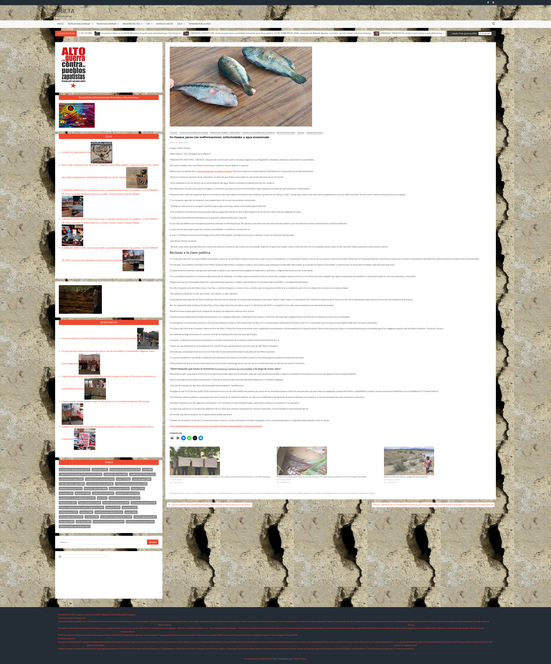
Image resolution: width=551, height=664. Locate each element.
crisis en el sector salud (100, 484)
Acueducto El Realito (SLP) (70, 642)
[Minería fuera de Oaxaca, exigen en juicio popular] (436, 461)
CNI (148, 23)
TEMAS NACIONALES (106, 23)
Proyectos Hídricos (66, 638)
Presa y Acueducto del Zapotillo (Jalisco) (407, 642)
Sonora (216, 648)
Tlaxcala (241, 648)
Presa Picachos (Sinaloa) (378, 642)
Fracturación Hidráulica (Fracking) (142, 628)
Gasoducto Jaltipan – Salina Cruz (172, 628)
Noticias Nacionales (76, 635)
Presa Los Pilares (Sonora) (355, 642)
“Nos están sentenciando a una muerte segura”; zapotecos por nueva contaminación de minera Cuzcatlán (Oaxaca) (220, 476)
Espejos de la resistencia (104, 628)
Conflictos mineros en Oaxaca (193, 133)
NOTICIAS (62, 635)
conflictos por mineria (204, 493)
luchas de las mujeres (143, 503)
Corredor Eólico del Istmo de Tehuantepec (139, 635)
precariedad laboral (71, 517)
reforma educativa (145, 517)
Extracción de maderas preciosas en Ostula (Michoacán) (112, 648)
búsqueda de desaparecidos (125, 469)
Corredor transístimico (403, 648)
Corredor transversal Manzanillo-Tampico (316, 621)
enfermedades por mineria (309, 493)
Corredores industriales (68, 628)
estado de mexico (103, 493)
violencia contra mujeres (140, 521)
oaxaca (131, 512)
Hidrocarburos (165, 625)
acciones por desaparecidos (74, 469)
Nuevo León (91, 635)
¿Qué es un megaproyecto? (405, 645)
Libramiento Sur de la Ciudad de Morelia (353, 621)
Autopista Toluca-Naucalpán (186, 621)
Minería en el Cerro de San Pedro (422, 628)
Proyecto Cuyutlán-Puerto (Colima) (434, 621)
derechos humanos (71, 488)
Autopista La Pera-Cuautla (161, 621)
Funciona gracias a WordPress (257, 658)
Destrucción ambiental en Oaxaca (258, 133)
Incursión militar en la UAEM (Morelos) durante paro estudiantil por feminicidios (99, 338)
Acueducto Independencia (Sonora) (97, 642)
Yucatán (292, 648)
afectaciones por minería (181, 493)
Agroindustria (64, 614)
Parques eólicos (128, 631)
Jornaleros (352, 628)
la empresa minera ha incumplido (234, 368)
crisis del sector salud (72, 484)
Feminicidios (121, 628)
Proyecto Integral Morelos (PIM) (283, 635)
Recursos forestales (95, 645)
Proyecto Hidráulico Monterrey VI (441, 642)
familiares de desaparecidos (124, 498)
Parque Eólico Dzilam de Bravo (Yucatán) (177, 635)
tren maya (84, 521)
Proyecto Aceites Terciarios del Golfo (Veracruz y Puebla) (267, 628)
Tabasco (223, 648)
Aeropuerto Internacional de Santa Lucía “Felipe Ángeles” (124, 621)
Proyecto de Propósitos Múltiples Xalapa (250, 635)
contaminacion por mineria (251, 493)
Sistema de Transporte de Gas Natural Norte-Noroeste (317, 628)
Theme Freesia (300, 658)
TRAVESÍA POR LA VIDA (200, 23)
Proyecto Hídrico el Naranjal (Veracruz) (474, 642)
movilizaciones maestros (108, 512)
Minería (411, 625)
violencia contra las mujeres (109, 521)
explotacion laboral (128, 493)
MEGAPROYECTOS (131, 23)
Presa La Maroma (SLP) (333, 642)
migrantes (130, 507)
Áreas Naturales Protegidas (123, 614)
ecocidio (66, 493)
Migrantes (390, 628)
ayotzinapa (100, 469)
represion (66, 521)
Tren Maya (250, 648)
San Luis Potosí (143, 648)
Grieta (64, 11)
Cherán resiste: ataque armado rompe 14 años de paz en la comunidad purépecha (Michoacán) (106, 401)
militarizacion (68, 512)
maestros (113, 507)
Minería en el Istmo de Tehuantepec (453, 628)
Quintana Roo (80, 648)
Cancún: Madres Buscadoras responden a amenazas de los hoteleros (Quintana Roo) (211, 505)
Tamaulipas (232, 648)
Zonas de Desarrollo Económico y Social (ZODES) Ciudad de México (336, 648)
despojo (138, 488)
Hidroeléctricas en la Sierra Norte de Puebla (303, 642)
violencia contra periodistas (75, 526)
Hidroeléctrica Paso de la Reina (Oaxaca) (229, 642)
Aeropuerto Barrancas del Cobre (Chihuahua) (78, 621)
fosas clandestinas (89, 503)
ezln (102, 498)
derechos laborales (96, 488)
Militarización (401, 628)
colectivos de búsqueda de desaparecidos (80, 474)
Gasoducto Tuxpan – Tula (230, 628)
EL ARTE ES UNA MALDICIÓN (76, 152)
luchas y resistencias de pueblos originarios (81, 507)
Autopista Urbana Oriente (211, 621)
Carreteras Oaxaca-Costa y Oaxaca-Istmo (241, 621)
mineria (86, 512)
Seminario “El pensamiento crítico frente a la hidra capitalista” (178, 648)
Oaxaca (300, 133)
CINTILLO (173, 133)
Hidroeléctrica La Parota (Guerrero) (162, 642)
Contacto (485, 621)
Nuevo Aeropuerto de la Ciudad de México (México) (394, 621)
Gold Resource (329, 493)
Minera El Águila (367, 493)
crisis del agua (141, 479)
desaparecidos (119, 488)
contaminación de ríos (226, 493)
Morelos (473, 628)
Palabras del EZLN (112, 635)
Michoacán (380, 628)
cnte (147, 469)
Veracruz (259, 648)
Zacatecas (301, 648)
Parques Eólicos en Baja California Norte (213, 635)
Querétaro (69, 648)
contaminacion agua (71, 479)
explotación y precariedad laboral (77, 498)
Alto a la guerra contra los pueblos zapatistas (90, 614)
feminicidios (68, 503)
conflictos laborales (115, 474)
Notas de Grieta (164, 23)
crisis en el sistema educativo (131, 484)
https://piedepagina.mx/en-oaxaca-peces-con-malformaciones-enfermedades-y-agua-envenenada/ (216, 426)
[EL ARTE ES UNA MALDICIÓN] (101, 152)
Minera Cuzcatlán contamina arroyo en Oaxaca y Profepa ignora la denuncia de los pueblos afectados (321, 476)
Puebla (61, 648)
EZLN (179, 23)
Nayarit (481, 628)
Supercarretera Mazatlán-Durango (465, 621)
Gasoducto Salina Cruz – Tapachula (203, 628)
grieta (172, 142)
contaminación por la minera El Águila (214, 171)
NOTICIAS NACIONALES (79, 23)
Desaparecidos (86, 628)
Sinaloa (209, 648)
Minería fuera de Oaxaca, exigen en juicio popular (406, 476)
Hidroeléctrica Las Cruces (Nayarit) (194, 642)
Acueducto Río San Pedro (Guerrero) (130, 642)
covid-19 (123, 479)
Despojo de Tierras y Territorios (225, 133)
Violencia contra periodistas (276, 648)
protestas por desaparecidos (116, 517)
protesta (92, 517)
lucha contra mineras (347, 493)
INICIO (60, 23)
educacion (83, 493)
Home (344, 628)
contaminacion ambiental (100, 479)
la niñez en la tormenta (115, 503)
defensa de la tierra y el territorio (280, 493)
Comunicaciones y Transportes (71, 618)
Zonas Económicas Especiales (380, 648)
